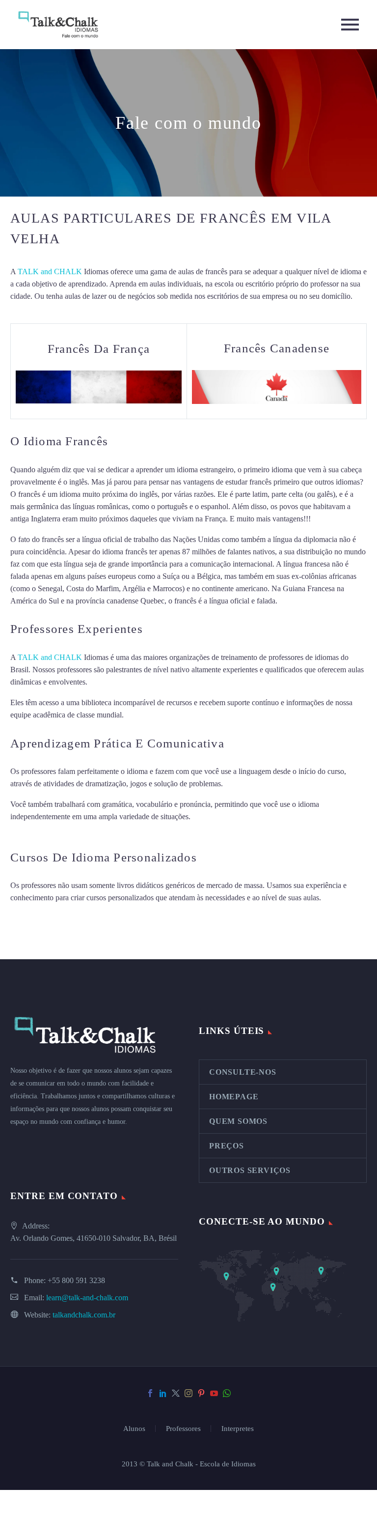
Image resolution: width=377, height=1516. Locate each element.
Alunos (134, 1428)
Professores (183, 1428)
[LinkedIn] (163, 1393)
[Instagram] (188, 1393)
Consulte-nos (242, 1072)
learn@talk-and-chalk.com (87, 1297)
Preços (226, 1146)
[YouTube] (214, 1393)
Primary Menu (350, 24)
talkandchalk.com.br (84, 1315)
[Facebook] (150, 1393)
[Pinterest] (201, 1393)
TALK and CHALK (50, 271)
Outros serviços (250, 1170)
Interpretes (237, 1428)
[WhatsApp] (227, 1393)
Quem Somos (238, 1121)
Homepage (233, 1096)
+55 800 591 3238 (76, 1280)
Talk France (297, 601)
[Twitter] (176, 1393)
